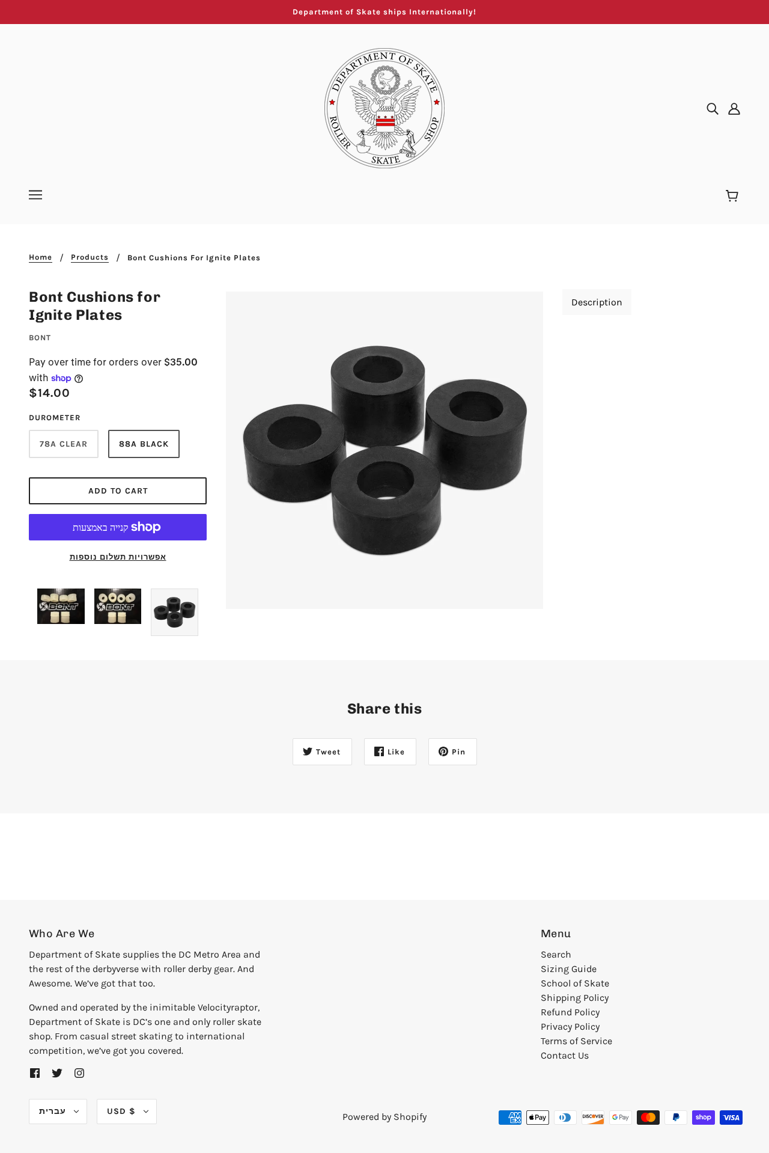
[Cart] (734, 196)
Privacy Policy (570, 1026)
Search (556, 954)
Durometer (55, 417)
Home (40, 257)
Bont (40, 337)
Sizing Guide (569, 968)
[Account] (734, 108)
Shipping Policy (575, 997)
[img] (712, 108)
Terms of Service (576, 1041)
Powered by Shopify (384, 1116)
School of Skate (575, 983)
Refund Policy (570, 1012)
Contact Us (565, 1055)
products (90, 257)
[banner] (384, 107)
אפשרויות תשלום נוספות (118, 556)
